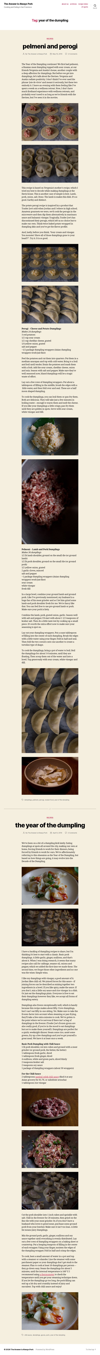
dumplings (28, 800)
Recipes (50, 39)
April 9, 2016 (57, 833)
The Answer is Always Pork (18, 4)
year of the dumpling (61, 800)
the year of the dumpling (50, 825)
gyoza (43, 1335)
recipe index (83, 4)
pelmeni (35, 800)
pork (48, 1335)
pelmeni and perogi (50, 46)
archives (73, 4)
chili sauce (28, 1335)
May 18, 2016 (57, 54)
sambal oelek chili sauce (47, 1077)
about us (65, 4)
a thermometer (47, 1274)
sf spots (84, 7)
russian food (49, 800)
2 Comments (72, 54)
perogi (41, 800)
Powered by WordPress (45, 1349)
